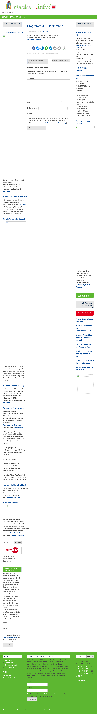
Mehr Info (6, 191)
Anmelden (8, 660)
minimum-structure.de (49, 710)
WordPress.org (10, 667)
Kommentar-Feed (11, 665)
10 (82, 669)
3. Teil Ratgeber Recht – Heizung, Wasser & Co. (85, 353)
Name (29, 103)
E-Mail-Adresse (32, 108)
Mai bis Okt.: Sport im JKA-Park (15, 197)
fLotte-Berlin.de (15, 533)
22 (76, 673)
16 (79, 671)
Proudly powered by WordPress (13, 710)
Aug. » (83, 681)
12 (87, 669)
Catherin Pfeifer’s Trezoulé (13, 33)
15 (76, 671)
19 (87, 671)
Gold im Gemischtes (59, 61)
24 (82, 673)
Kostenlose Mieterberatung (13, 386)
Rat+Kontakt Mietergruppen (12, 425)
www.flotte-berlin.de (18, 535)
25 (84, 673)
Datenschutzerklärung (10, 637)
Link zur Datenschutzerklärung (55, 123)
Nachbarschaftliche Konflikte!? (15, 485)
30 (79, 676)
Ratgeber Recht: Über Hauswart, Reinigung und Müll (84, 337)
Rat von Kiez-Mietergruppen (13, 408)
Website (29, 113)
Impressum (7, 675)
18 (84, 671)
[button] (33, 48)
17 (82, 671)
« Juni (78, 681)
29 (76, 676)
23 (79, 673)
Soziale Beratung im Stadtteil (14, 219)
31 (82, 676)
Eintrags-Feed (9, 663)
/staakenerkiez (18, 427)
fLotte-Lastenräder (10, 503)
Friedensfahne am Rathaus (36, 62)
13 (89, 669)
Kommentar (31, 78)
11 (84, 669)
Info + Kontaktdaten (13, 497)
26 (87, 673)
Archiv (5, 672)
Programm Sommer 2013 (36, 40)
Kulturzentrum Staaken (50, 53)
